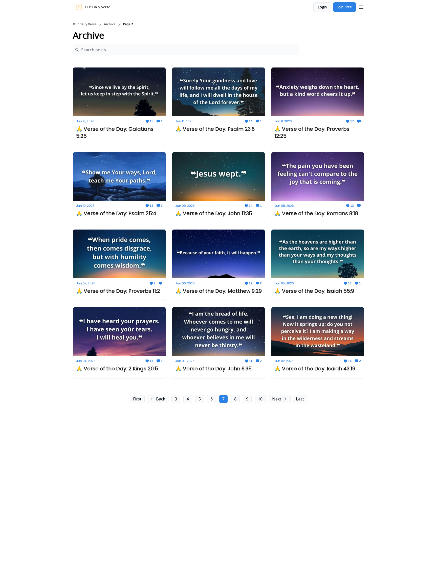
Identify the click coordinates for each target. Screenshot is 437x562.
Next (276, 399)
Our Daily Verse (84, 24)
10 (260, 399)
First (137, 399)
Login (322, 7)
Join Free (344, 7)
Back (160, 399)
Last (300, 399)
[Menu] (361, 6)
